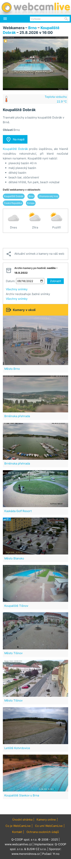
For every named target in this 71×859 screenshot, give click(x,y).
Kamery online (46, 819)
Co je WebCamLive (18, 826)
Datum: (10, 281)
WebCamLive (35, 7)
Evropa (30, 203)
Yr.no (56, 854)
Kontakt (17, 832)
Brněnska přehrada (17, 416)
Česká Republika (13, 203)
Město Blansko (14, 558)
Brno (32, 27)
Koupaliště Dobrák (15, 149)
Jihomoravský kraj (48, 196)
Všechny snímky (16, 289)
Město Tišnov (13, 653)
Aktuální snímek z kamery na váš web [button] (35, 254)
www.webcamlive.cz (18, 844)
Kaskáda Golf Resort (18, 511)
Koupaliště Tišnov (16, 606)
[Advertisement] (35, 240)
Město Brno (12, 369)
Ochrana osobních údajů (43, 832)
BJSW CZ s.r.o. (37, 849)
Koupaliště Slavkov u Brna (21, 795)
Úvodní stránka (22, 819)
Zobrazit (55, 281)
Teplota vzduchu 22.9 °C (56, 99)
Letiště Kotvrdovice (17, 748)
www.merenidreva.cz (26, 854)
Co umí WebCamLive (49, 826)
